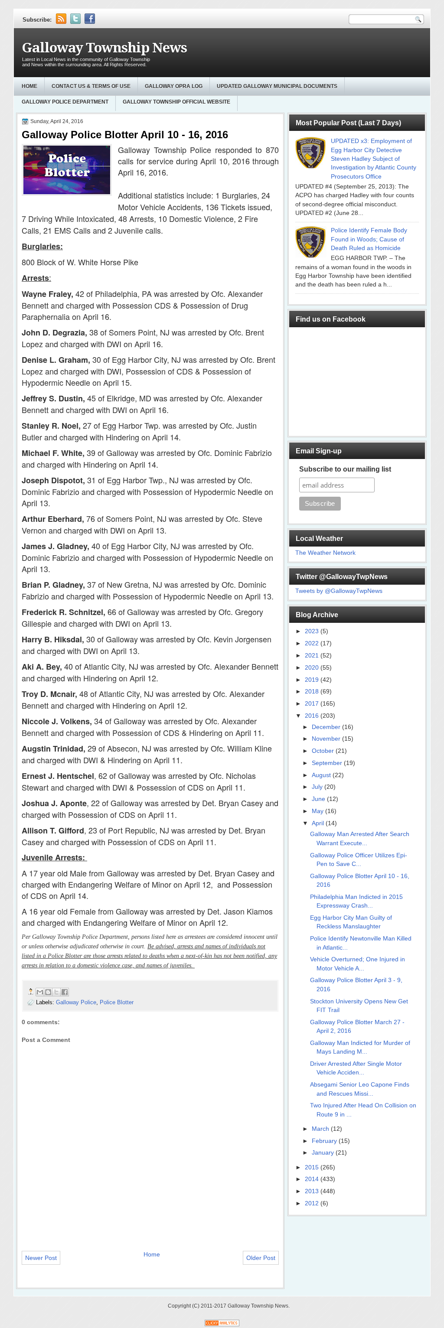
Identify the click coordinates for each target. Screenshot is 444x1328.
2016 (312, 716)
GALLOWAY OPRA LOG (173, 86)
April (319, 823)
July (318, 787)
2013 (312, 1191)
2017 (312, 703)
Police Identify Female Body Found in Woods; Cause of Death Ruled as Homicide (369, 239)
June (319, 799)
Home (29, 86)
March (321, 1129)
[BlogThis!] (48, 992)
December (327, 727)
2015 (312, 1167)
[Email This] (40, 992)
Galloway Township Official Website (176, 102)
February (325, 1141)
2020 (312, 667)
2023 (312, 631)
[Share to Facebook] (64, 992)
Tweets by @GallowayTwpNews (338, 591)
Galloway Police (76, 1002)
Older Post (260, 1257)
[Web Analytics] (222, 1324)
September (328, 763)
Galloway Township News (104, 48)
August (322, 775)
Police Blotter (117, 1002)
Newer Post (41, 1257)
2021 (312, 655)
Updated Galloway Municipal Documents (277, 86)
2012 (312, 1203)
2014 (312, 1179)
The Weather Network (325, 553)
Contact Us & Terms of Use (91, 86)
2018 (312, 691)
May (318, 811)
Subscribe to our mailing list (345, 469)
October (324, 751)
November (327, 739)
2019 (312, 680)
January (324, 1152)
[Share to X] (56, 992)
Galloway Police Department (65, 102)
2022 (312, 643)
